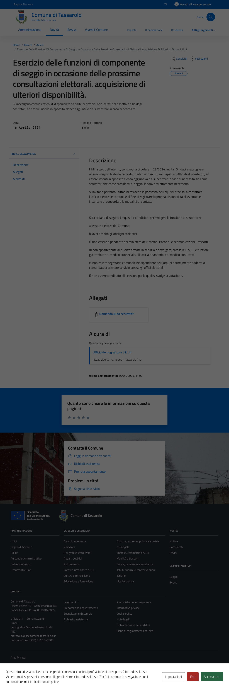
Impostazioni (173, 676)
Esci (193, 676)
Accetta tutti (212, 676)
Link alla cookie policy (44, 681)
